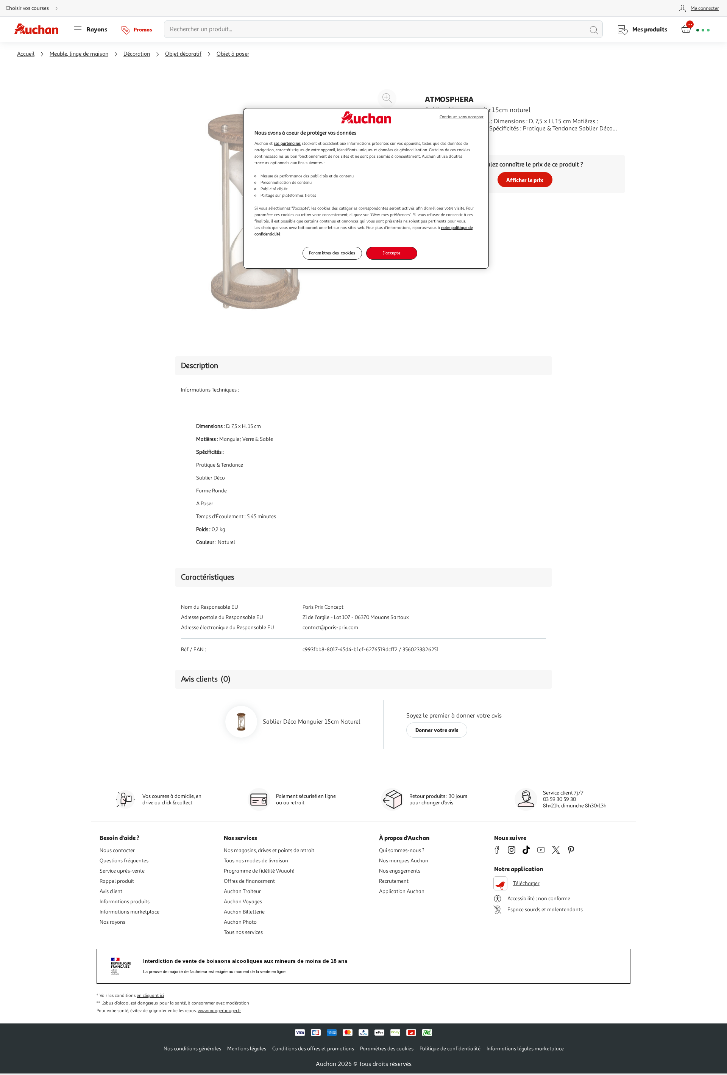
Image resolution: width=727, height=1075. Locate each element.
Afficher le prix (524, 180)
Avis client (111, 891)
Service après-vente (122, 871)
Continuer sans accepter (462, 116)
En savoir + (439, 140)
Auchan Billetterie (244, 912)
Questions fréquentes (124, 860)
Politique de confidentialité (450, 1048)
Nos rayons (112, 922)
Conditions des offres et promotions (313, 1048)
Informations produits (125, 901)
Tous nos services (243, 932)
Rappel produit (117, 881)
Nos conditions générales (192, 1048)
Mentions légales (246, 1048)
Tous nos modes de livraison (256, 860)
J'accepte (391, 252)
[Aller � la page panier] (695, 29)
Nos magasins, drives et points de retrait (269, 850)
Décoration (136, 54)
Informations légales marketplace (525, 1048)
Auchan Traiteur (242, 891)
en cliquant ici (150, 995)
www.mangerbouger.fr (219, 1011)
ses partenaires (287, 143)
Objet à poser (233, 54)
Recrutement (394, 881)
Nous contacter (117, 850)
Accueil (25, 54)
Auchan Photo (240, 922)
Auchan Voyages (243, 901)
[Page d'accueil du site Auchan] (39, 29)
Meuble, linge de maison (79, 54)
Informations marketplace (129, 912)
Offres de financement (249, 881)
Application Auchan (401, 891)
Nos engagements (399, 871)
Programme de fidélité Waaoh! (259, 871)
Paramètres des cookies (332, 252)
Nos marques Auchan (403, 860)
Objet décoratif (183, 54)
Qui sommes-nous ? (401, 850)
